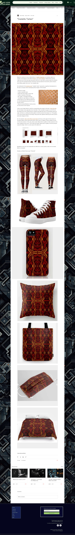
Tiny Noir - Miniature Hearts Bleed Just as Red (55, 480)
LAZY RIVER (6, 2)
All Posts (13, 7)
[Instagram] (61, 525)
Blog (13, 517)
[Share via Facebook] (17, 457)
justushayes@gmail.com (58, 521)
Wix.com (61, 530)
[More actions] (57, 15)
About (14, 515)
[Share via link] (25, 457)
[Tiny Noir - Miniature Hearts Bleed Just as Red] (55, 473)
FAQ (13, 514)
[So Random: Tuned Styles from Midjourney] (37, 473)
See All (62, 466)
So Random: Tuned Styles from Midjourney (36, 480)
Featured (14, 509)
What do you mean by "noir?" (19, 479)
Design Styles (15, 512)
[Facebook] (58, 525)
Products (14, 510)
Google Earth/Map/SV (41, 7)
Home (14, 507)
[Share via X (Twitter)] (20, 457)
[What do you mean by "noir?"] (20, 473)
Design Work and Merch (21, 7)
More (57, 7)
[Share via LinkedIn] (23, 457)
